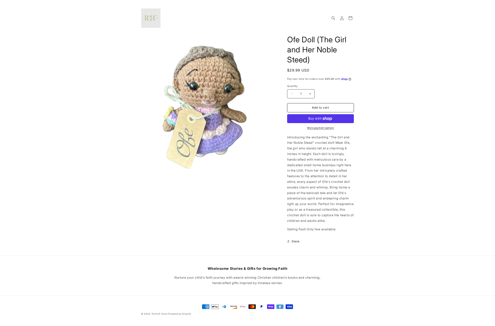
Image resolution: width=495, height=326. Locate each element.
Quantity (292, 86)
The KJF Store (159, 313)
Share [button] (296, 241)
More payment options (320, 127)
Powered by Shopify (179, 313)
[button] (333, 18)
